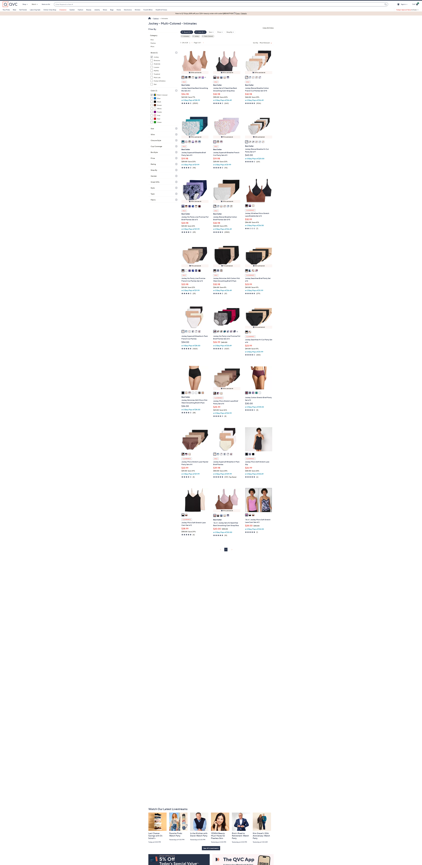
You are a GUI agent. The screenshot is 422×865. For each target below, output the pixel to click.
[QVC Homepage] (149, 18)
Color (154, 90)
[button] (398, 4)
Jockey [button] (196, 36)
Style (153, 188)
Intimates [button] (186, 36)
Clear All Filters (268, 28)
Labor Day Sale (35, 10)
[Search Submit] (386, 4)
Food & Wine (148, 10)
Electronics (128, 10)
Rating (153, 164)
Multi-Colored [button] (208, 36)
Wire (153, 134)
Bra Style (154, 152)
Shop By (154, 170)
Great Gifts (155, 182)
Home (119, 10)
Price (153, 158)
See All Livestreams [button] (211, 848)
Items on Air (46, 4)
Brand (154, 53)
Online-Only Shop (49, 10)
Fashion (80, 10)
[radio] (183, 77)
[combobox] (219, 4)
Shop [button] (24, 4)
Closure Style (156, 140)
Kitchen (137, 10)
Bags (112, 10)
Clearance (62, 10)
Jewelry (97, 10)
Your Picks (6, 10)
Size (152, 128)
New (14, 10)
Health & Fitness (161, 10)
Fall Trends (23, 10)
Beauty (88, 10)
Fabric (153, 200)
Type (153, 194)
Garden (72, 10)
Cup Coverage (156, 146)
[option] (211, 13)
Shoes (105, 10)
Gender (154, 176)
